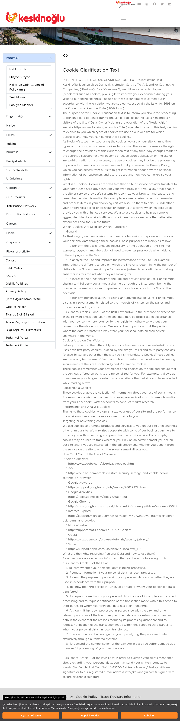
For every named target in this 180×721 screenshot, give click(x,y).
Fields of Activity (18, 251)
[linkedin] (169, 4)
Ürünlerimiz (14, 178)
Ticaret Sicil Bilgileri (20, 314)
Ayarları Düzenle (31, 715)
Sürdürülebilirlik (17, 170)
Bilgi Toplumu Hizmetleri (23, 329)
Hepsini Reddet (90, 715)
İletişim (11, 143)
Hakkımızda (17, 69)
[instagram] (147, 4)
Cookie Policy (16, 306)
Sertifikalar (17, 97)
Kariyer (11, 125)
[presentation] (64, 56)
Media (10, 233)
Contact (12, 260)
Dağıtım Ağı (14, 116)
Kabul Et (149, 715)
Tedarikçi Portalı (17, 337)
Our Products (15, 197)
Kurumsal (12, 58)
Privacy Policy (16, 291)
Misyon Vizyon (19, 77)
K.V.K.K (11, 275)
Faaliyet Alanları (21, 105)
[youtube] (139, 4)
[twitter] (162, 4)
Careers (11, 223)
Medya (10, 135)
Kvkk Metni (14, 268)
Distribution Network (21, 206)
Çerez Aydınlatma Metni (23, 299)
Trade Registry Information (25, 322)
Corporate (13, 188)
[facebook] (154, 4)
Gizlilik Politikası (17, 283)
